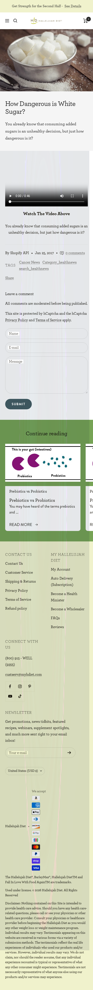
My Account (60, 569)
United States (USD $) (23, 770)
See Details (72, 6)
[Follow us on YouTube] (10, 696)
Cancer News (29, 262)
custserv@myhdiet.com (23, 674)
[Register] (69, 752)
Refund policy (16, 608)
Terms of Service (48, 320)
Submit (18, 404)
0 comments (75, 253)
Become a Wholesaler (67, 609)
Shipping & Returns (20, 581)
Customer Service (19, 572)
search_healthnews (34, 268)
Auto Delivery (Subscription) (62, 582)
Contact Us (14, 563)
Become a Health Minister (64, 597)
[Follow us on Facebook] (10, 686)
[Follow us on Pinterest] (29, 686)
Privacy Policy (16, 320)
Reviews (57, 627)
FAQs (55, 618)
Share (9, 278)
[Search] (15, 21)
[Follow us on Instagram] (20, 686)
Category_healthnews (59, 262)
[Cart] (85, 21)
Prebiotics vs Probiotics (28, 491)
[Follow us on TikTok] (20, 696)
